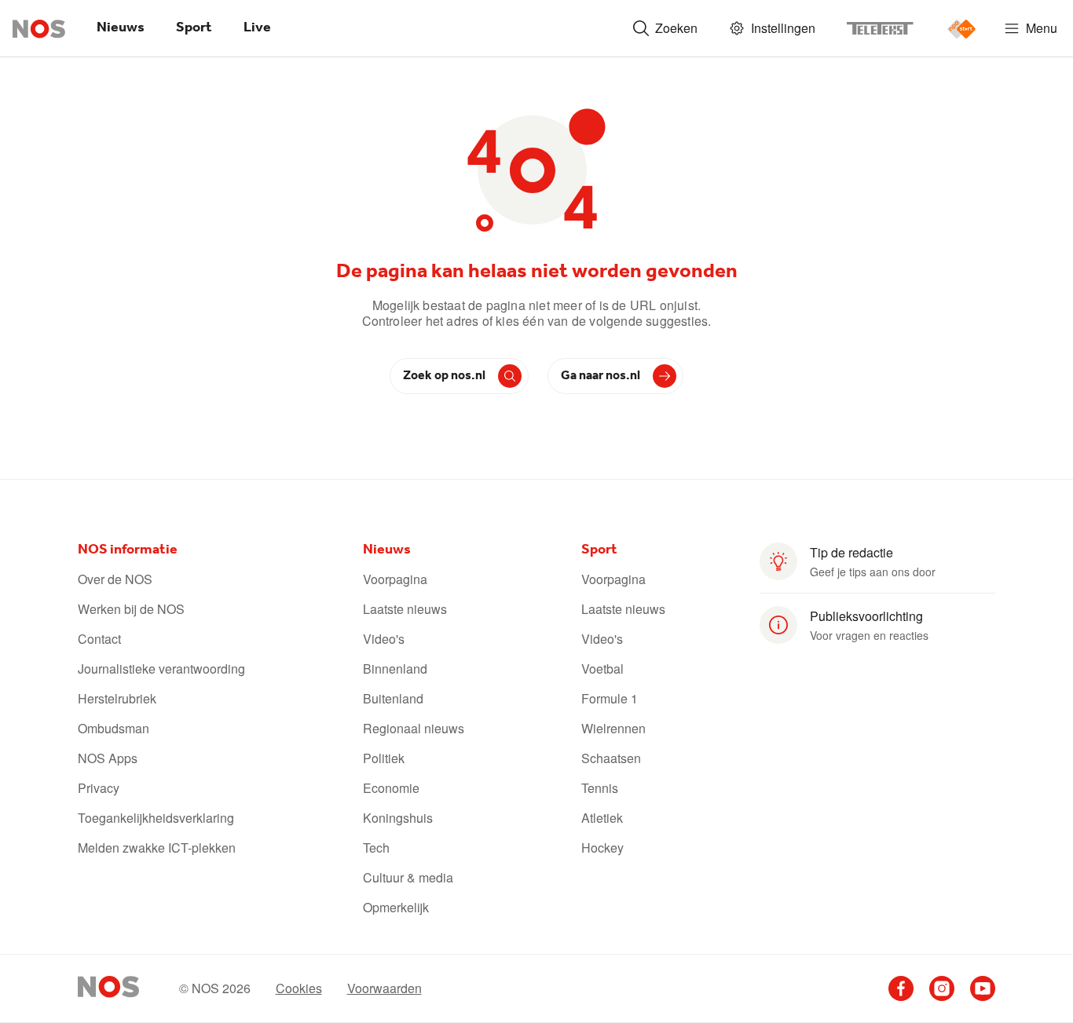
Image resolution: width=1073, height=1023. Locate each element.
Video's (384, 639)
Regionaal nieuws (413, 728)
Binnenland (395, 669)
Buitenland (393, 698)
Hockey (602, 848)
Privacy (98, 788)
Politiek (384, 758)
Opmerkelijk (396, 907)
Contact (99, 639)
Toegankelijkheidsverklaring (156, 818)
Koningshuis (398, 818)
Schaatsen (611, 758)
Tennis (599, 788)
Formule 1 (609, 698)
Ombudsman (113, 728)
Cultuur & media (408, 877)
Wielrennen (613, 728)
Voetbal (602, 669)
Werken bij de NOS (131, 609)
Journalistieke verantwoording (161, 669)
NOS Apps (107, 758)
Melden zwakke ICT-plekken (157, 848)
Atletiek (602, 818)
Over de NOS (115, 579)
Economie (391, 788)
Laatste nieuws (405, 609)
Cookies (299, 988)
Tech (376, 848)
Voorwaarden (384, 988)
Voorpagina (395, 579)
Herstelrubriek (117, 698)
